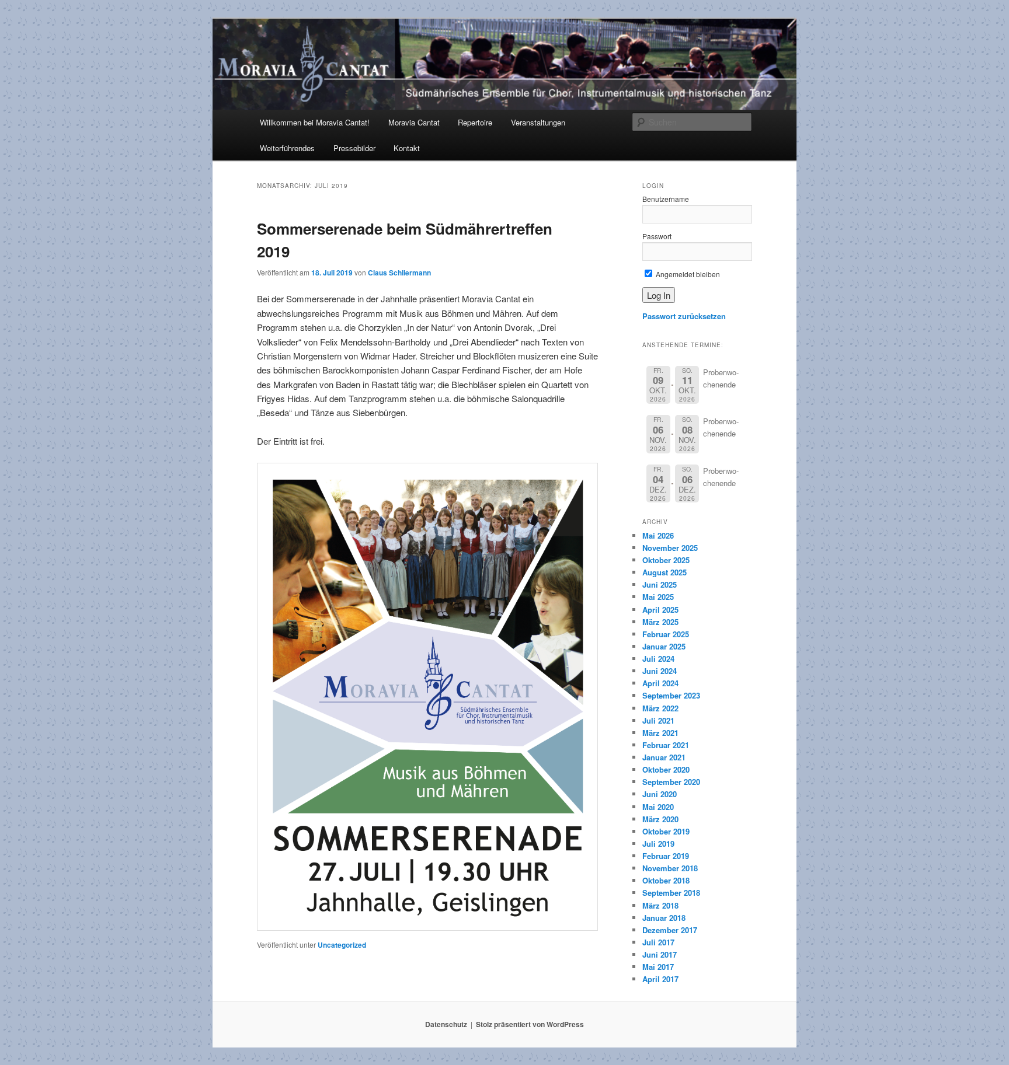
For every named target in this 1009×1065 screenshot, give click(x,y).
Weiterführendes (287, 147)
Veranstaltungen (538, 122)
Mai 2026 (658, 535)
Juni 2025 (659, 584)
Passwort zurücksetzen (684, 316)
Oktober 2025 (666, 559)
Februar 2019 (665, 855)
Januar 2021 (664, 757)
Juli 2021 (658, 720)
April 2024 (660, 683)
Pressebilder (354, 147)
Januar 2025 (664, 646)
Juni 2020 (659, 793)
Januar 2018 (664, 917)
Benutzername (665, 199)
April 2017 (660, 978)
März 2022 (660, 708)
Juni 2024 (659, 670)
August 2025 (664, 572)
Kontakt (407, 147)
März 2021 (660, 732)
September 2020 (671, 781)
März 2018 (660, 905)
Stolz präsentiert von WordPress (530, 1024)
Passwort (656, 236)
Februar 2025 (665, 634)
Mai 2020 (658, 806)
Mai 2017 (658, 966)
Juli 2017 (658, 942)
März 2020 (660, 819)
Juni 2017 (659, 954)
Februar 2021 (665, 744)
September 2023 (671, 695)
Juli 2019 (658, 843)
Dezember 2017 (669, 929)
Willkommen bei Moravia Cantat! (315, 122)
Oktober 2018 (666, 880)
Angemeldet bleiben (687, 274)
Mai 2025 (658, 596)
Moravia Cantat (414, 122)
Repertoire (475, 122)
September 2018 (671, 892)
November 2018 (670, 868)
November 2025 (670, 547)
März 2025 (660, 621)
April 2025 (660, 609)
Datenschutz (446, 1024)
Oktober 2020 (666, 769)
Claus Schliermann (399, 272)
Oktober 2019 (666, 831)
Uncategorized (342, 945)
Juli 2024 (658, 658)
